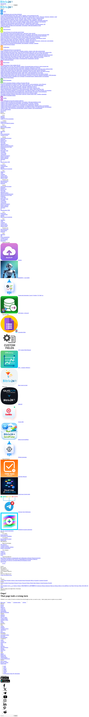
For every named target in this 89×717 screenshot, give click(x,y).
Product (2, 605)
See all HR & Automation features (8, 95)
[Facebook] (4, 687)
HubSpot (3, 646)
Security (5, 671)
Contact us (3, 608)
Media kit (3, 607)
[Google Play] (5, 682)
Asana (2, 640)
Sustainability (3, 611)
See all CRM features (5, 26)
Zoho (2, 643)
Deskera (2, 648)
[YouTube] (5, 698)
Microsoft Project (4, 647)
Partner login (3, 663)
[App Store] (5, 679)
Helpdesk (3, 615)
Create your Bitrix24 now (6, 575)
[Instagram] (4, 702)
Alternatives (3, 630)
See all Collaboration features (7, 59)
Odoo (2, 651)
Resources (3, 632)
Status (2, 621)
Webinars (3, 616)
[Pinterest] (4, 709)
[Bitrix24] (7, 2)
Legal (4, 666)
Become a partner (4, 662)
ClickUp (2, 641)
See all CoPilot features (6, 109)
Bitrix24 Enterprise (5, 612)
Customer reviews (4, 628)
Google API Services (5, 658)
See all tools (3, 110)
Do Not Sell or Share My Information (11, 673)
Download (3, 636)
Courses (2, 622)
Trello (2, 645)
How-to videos (4, 617)
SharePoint (3, 650)
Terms (4, 667)
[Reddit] (5, 713)
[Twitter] (5, 690)
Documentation (4, 637)
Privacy (5, 668)
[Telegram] (4, 694)
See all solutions (4, 239)
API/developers (4, 657)
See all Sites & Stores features (7, 77)
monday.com (3, 642)
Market (2, 653)
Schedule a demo (4, 620)
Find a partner (4, 661)
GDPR (4, 669)
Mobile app (3, 655)
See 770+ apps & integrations (7, 530)
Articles (2, 626)
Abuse (4, 672)
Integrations (3, 240)
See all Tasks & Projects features (8, 44)
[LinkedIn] (4, 705)
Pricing (2, 112)
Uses (2, 631)
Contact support (4, 618)
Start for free (3, 3)
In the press (3, 610)
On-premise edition (5, 635)
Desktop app (3, 656)
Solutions (3, 627)
